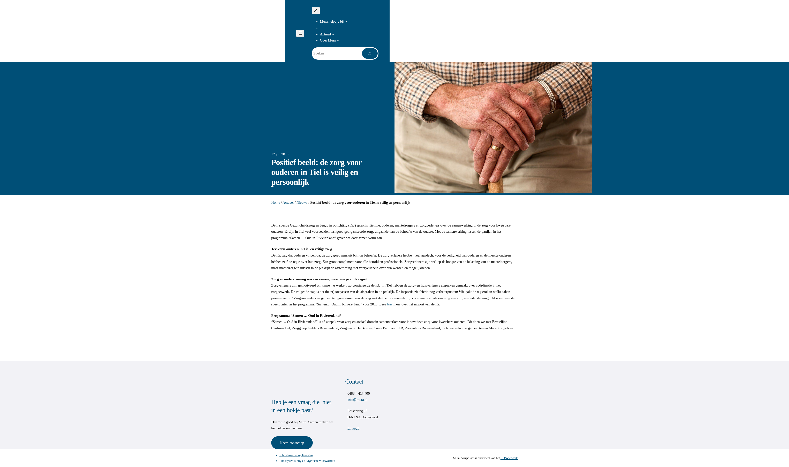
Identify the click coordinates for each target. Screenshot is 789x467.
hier (389, 304)
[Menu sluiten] (316, 10)
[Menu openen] (300, 33)
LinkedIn (353, 428)
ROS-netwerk (509, 458)
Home (275, 202)
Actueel (288, 202)
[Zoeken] (370, 53)
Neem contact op (292, 443)
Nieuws (301, 202)
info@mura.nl (357, 400)
